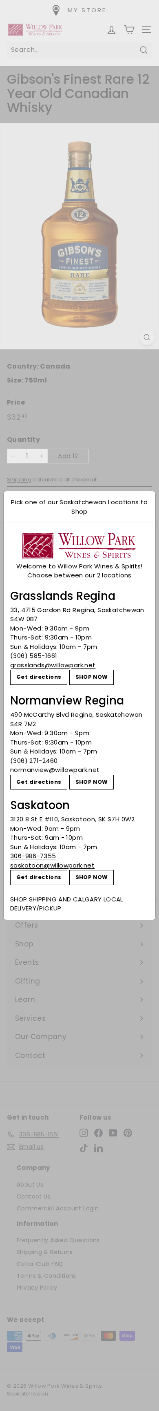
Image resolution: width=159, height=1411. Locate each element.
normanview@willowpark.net (54, 769)
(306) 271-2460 (33, 760)
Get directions (38, 677)
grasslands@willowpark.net (52, 665)
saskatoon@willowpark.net (52, 865)
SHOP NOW (91, 677)
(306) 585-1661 (33, 655)
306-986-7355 (33, 856)
